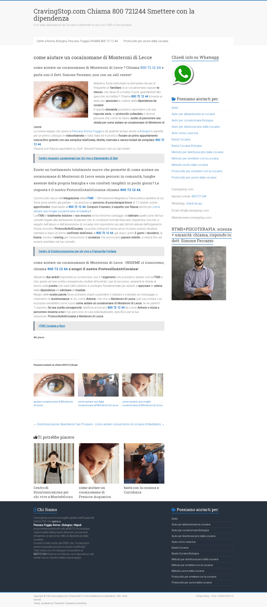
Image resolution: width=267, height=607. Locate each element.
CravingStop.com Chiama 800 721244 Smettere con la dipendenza (114, 14)
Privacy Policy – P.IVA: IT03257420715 (214, 596)
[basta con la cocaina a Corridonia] (144, 445)
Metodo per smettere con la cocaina (195, 158)
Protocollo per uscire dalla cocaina (146, 41)
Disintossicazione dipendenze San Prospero (63, 424)
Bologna (145, 131)
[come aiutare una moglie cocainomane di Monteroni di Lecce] (142, 385)
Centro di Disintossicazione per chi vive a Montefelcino (53, 492)
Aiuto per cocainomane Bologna (192, 120)
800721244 (199, 196)
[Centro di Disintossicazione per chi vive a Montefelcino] (54, 445)
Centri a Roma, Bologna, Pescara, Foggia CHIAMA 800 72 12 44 (77, 41)
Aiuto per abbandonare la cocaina (193, 114)
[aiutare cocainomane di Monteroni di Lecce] (54, 385)
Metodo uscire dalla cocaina (190, 165)
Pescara (77, 131)
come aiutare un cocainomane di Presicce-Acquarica (95, 492)
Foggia (97, 131)
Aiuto (175, 107)
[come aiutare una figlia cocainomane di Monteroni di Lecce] (98, 385)
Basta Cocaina (181, 139)
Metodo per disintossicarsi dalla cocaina (197, 152)
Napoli (77, 525)
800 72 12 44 (150, 67)
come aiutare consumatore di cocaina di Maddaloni (129, 424)
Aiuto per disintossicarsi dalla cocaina (196, 126)
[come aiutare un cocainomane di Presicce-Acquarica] (99, 445)
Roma (88, 131)
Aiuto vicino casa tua (185, 133)
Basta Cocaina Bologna (187, 145)
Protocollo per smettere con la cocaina (197, 171)
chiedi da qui (194, 203)
